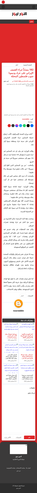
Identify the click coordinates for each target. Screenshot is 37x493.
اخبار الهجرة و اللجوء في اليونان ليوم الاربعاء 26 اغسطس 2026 (27, 335)
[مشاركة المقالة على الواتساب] (24, 125)
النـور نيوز (18, 488)
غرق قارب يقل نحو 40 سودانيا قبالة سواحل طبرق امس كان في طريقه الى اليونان (27, 357)
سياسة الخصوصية (11, 468)
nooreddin (25, 119)
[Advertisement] (18, 42)
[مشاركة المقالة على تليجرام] (20, 125)
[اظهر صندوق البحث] (3, 6)
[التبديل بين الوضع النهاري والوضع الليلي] (3, 2)
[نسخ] (13, 125)
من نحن (19, 471)
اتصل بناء (28, 468)
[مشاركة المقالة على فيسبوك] (31, 125)
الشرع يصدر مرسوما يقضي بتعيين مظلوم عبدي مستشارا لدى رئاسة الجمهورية (27, 377)
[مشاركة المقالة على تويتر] (28, 125)
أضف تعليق (6, 81)
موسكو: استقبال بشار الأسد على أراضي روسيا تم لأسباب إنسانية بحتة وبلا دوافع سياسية (11, 337)
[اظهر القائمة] (33, 6)
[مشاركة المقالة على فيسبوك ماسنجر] (16, 125)
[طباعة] (9, 125)
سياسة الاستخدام (20, 468)
